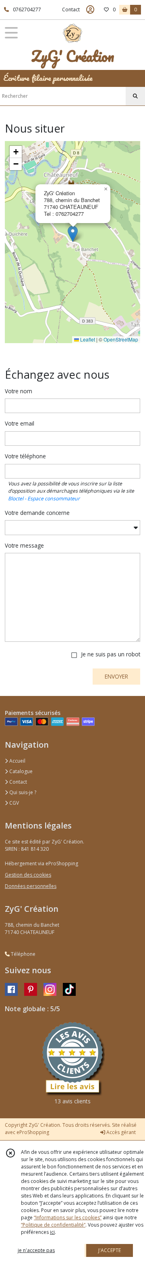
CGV (13, 802)
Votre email (19, 423)
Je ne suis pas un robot (110, 654)
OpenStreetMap (121, 339)
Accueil (16, 760)
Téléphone (22, 954)
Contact (71, 9)
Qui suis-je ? (22, 792)
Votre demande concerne (37, 513)
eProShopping (33, 1132)
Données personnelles (30, 886)
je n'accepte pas (36, 1250)
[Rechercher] (135, 96)
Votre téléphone (25, 456)
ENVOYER (116, 676)
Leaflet (87, 339)
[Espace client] (90, 9)
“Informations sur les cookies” (68, 1217)
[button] (73, 234)
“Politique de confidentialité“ (53, 1224)
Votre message (24, 545)
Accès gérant (120, 1132)
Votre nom (18, 391)
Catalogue (20, 771)
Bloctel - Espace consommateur (44, 498)
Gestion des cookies (28, 874)
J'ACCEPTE (109, 1250)
